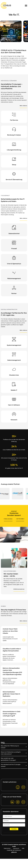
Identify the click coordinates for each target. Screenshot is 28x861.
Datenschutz (7, 848)
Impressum (16, 848)
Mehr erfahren (23, 105)
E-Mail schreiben (8, 519)
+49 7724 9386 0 (20, 519)
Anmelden (14, 829)
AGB (23, 848)
